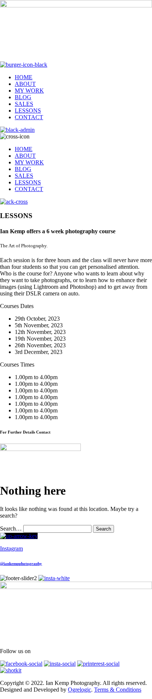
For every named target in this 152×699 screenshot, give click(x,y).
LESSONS (28, 110)
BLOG (23, 97)
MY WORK (29, 90)
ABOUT (25, 84)
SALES (24, 104)
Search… (11, 528)
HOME (23, 77)
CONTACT (29, 117)
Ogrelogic (79, 689)
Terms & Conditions (117, 689)
